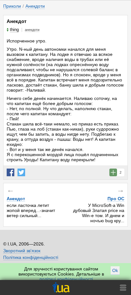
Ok (115, 270)
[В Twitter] (21, 172)
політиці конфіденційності (66, 279)
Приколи (12, 6)
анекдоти (32, 30)
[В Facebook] (10, 172)
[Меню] (123, 287)
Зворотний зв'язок (21, 250)
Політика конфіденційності (30, 257)
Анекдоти (35, 6)
